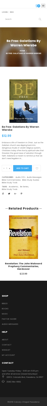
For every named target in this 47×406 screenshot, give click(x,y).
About (5, 339)
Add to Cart (22, 168)
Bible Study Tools (9, 182)
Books (5, 308)
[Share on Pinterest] (21, 193)
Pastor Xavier (9, 319)
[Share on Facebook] (3, 193)
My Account (8, 355)
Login (5, 12)
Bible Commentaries (11, 180)
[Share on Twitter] (9, 193)
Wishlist (6, 350)
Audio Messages (34, 177)
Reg (12, 12)
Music (5, 314)
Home (22, 50)
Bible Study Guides (30, 180)
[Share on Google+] (15, 193)
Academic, (14, 186)
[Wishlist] (37, 168)
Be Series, (24, 186)
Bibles (5, 303)
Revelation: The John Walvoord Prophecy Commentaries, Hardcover (23, 266)
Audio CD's (20, 177)
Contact (7, 345)
